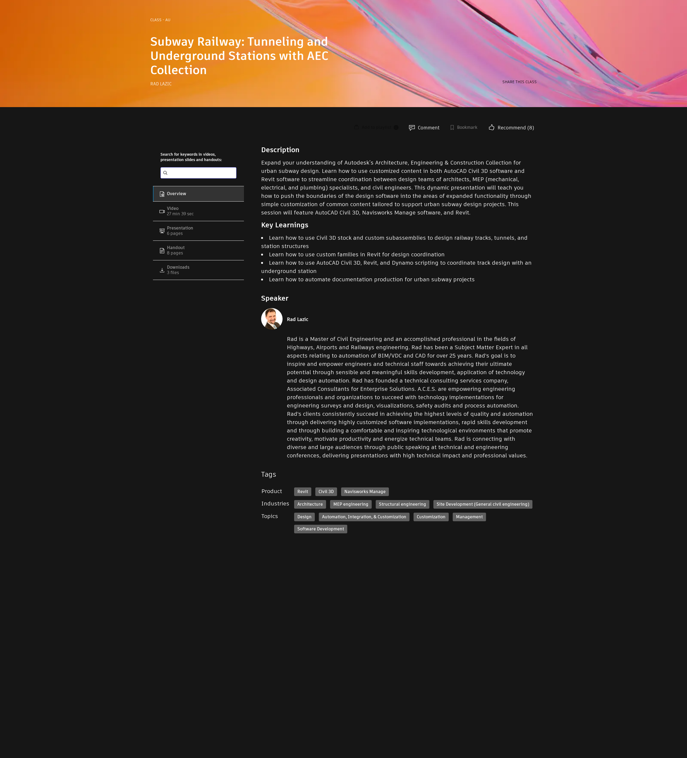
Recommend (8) (516, 127)
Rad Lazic (160, 84)
